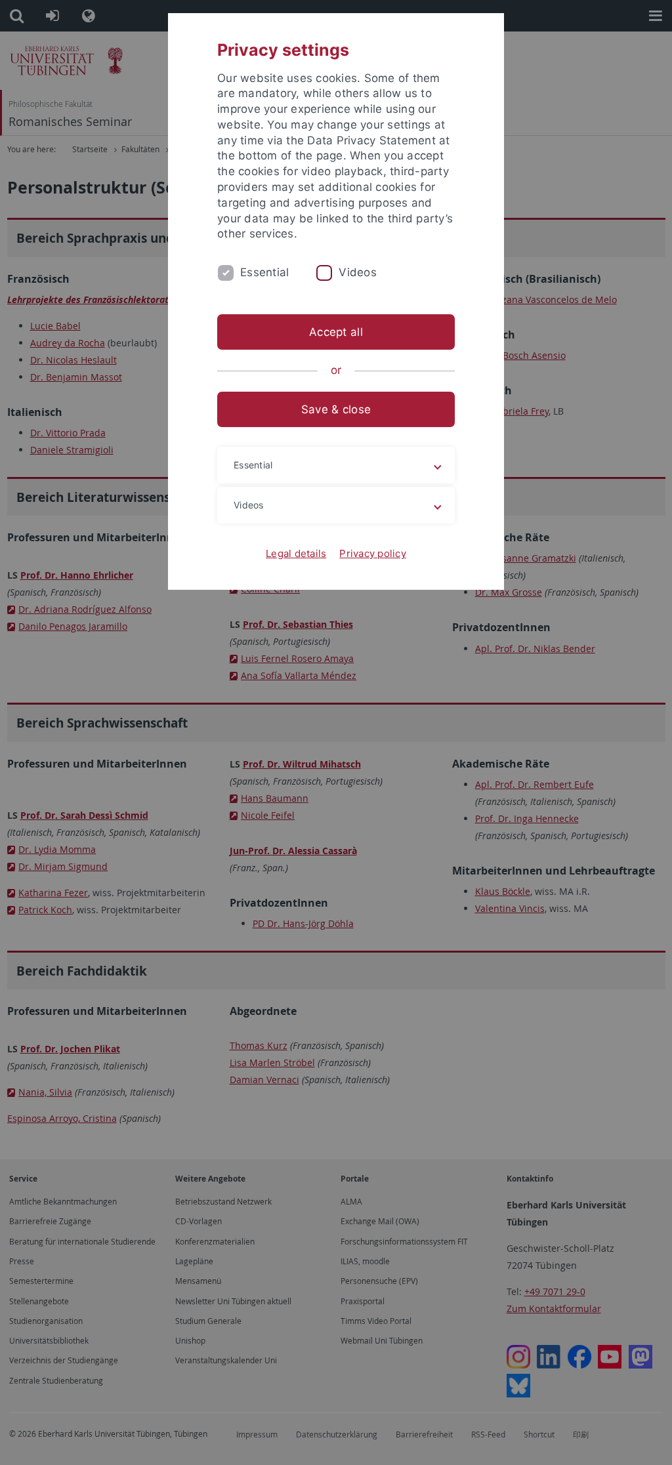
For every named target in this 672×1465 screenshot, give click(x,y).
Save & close (336, 409)
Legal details (296, 553)
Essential (264, 272)
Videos (358, 272)
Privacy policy (372, 553)
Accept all (336, 332)
